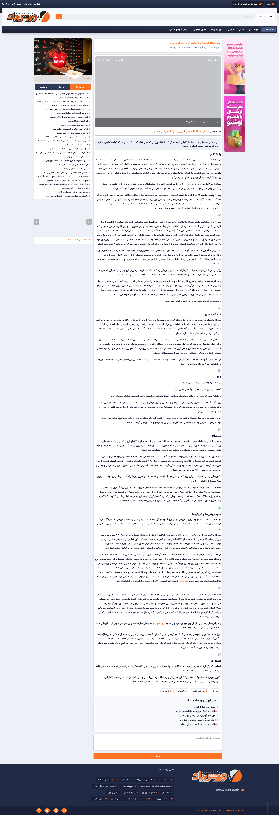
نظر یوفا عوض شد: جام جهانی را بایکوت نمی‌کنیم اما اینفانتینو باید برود (61, 93)
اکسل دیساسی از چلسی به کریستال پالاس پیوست (69, 117)
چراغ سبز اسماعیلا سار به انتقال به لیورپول (72, 113)
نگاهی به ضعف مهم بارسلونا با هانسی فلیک (196, 711)
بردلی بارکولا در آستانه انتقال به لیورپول (73, 97)
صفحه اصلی (268, 29)
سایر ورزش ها (217, 29)
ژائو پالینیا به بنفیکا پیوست (78, 121)
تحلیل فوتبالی (199, 29)
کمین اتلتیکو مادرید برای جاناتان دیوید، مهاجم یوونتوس (67, 160)
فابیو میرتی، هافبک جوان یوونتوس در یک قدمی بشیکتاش (66, 137)
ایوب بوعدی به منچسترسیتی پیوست (74, 125)
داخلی (241, 29)
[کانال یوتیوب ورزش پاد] (39, 810)
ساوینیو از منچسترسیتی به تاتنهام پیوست (72, 133)
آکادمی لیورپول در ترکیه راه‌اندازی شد (74, 188)
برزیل (180, 131)
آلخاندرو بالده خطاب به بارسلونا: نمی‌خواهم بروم (70, 129)
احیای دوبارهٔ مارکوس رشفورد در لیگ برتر (198, 719)
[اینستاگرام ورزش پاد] (64, 810)
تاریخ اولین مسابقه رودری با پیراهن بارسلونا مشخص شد (67, 180)
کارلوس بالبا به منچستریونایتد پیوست (74, 144)
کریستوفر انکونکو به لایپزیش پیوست (74, 156)
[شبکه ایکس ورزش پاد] (47, 810)
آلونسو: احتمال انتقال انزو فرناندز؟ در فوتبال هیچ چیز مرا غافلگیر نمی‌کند (61, 176)
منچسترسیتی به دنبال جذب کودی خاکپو (73, 192)
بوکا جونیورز (158, 623)
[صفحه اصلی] (28, 16)
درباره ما (6, 3)
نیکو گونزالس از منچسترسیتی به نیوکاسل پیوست (69, 105)
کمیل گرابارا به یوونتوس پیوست (76, 168)
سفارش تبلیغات (266, 16)
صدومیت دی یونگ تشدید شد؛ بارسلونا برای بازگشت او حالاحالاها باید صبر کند (59, 141)
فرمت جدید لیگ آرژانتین (205, 706)
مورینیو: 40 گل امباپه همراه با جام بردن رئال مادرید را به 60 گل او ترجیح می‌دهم (58, 101)
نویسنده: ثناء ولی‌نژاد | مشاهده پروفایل (201, 121)
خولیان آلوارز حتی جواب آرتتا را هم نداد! (73, 164)
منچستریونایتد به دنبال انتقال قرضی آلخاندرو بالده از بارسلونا (66, 172)
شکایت (37, 3)
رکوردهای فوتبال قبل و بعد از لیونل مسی (198, 715)
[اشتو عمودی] (234, 124)
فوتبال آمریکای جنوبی (178, 29)
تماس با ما (17, 3)
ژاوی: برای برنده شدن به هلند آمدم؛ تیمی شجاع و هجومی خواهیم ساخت (60, 152)
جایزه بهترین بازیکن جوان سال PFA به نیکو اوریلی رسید (67, 148)
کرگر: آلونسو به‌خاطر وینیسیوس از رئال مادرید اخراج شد (67, 196)
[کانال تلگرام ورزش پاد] (56, 810)
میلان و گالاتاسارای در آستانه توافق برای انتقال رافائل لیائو (67, 109)
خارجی (231, 29)
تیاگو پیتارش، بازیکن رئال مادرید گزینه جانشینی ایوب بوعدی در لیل (63, 184)
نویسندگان (253, 29)
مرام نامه (28, 3)
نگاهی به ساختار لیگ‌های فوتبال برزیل (198, 724)
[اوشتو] (234, 66)
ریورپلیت (183, 580)
